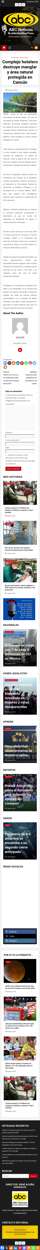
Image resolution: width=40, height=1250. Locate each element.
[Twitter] (20, 4)
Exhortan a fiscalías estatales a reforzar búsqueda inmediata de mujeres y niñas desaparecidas (18, 693)
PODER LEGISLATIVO (11, 680)
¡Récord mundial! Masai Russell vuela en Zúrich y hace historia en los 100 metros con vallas (19, 1026)
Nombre (9, 433)
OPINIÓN (8, 728)
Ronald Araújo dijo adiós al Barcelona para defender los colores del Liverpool (19, 794)
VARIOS (7, 825)
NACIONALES (24, 57)
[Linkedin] (18, 363)
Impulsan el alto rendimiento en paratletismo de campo (31, 377)
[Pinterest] (22, 363)
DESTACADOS (15, 57)
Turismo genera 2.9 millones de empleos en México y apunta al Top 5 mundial (19, 510)
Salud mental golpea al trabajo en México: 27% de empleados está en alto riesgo (18, 1065)
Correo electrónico (12, 440)
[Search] (32, 48)
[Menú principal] (10, 47)
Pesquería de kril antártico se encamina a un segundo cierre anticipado (18, 843)
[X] (9, 363)
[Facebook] (16, 4)
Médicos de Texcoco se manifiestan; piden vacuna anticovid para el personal (11, 377)
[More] (5, 367)
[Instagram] (23, 4)
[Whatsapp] (26, 363)
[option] (20, 649)
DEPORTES (8, 777)
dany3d (20, 337)
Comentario (10, 404)
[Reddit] (13, 363)
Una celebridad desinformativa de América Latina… (18, 750)
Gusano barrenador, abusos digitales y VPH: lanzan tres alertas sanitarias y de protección (20, 587)
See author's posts (20, 343)
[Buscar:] (15, 1176)
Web (7, 448)
